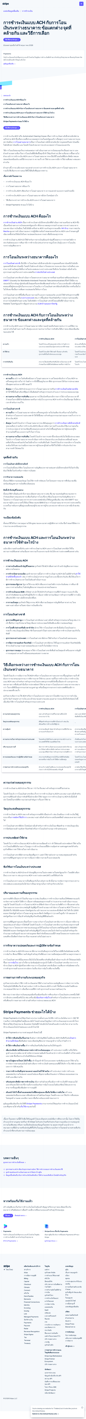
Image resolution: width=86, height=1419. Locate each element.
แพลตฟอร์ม (49, 1307)
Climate (27, 1287)
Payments (27, 1323)
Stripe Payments (34, 1103)
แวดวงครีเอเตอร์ (50, 1316)
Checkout (27, 1284)
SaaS (46, 1310)
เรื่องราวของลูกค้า (71, 1272)
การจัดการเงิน (49, 1304)
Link (25, 1314)
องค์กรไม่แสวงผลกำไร (52, 1336)
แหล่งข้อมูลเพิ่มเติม (11, 11)
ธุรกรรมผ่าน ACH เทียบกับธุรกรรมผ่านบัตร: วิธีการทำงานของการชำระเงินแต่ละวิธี (34, 1169)
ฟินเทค (47, 1319)
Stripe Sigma (28, 1334)
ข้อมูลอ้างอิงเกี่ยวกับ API (53, 1376)
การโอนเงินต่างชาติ (11, 263)
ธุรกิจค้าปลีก (49, 1345)
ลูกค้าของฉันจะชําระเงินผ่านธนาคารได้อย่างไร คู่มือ (24, 1172)
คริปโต (26, 1293)
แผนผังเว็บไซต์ (70, 1301)
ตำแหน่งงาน (69, 1318)
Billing (26, 1278)
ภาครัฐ (47, 1342)
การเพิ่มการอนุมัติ (30, 1275)
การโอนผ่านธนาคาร (22, 142)
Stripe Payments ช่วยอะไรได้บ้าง (16, 121)
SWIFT (6, 280)
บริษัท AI (47, 1313)
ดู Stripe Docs (50, 1241)
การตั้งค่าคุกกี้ (70, 1304)
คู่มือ (66, 1269)
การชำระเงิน (27, 11)
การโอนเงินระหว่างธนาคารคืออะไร (16, 104)
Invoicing (27, 1308)
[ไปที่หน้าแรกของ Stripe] (6, 1266)
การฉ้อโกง (13, 962)
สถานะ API (48, 1379)
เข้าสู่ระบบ (69, 1346)
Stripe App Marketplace (53, 1356)
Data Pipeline (29, 1296)
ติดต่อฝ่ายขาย (20, 1215)
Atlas (26, 1272)
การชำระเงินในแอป (51, 1298)
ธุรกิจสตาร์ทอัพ (50, 1272)
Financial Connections (32, 1302)
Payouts (27, 1325)
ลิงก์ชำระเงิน (28, 1320)
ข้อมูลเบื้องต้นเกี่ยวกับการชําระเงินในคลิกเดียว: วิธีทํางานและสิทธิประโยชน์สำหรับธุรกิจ (36, 1175)
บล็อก (67, 1275)
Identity (27, 1305)
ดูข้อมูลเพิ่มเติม (8, 64)
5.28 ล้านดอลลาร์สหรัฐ (47, 303)
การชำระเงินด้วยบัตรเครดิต (66, 389)
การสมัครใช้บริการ (19, 817)
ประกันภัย (48, 1330)
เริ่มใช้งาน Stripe (11, 40)
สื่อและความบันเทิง (51, 1333)
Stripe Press (69, 1324)
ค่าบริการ (27, 1269)
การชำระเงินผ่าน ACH (12, 222)
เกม (46, 1322)
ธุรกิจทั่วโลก (49, 1295)
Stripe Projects (50, 1390)
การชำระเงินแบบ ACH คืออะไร (14, 100)
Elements (27, 1299)
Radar (26, 1328)
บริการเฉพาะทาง (50, 1339)
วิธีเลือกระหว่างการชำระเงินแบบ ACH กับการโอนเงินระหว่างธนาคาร (28, 117)
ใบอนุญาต (68, 1298)
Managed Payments (31, 1317)
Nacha (6, 231)
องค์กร (47, 1269)
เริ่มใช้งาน (24, 1106)
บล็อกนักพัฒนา (50, 1393)
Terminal (27, 1340)
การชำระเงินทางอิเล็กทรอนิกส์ (67, 423)
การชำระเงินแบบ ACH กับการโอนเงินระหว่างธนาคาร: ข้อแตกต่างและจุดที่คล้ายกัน (33, 108)
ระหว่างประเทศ (27, 297)
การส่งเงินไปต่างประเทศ (45, 272)
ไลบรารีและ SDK (50, 1387)
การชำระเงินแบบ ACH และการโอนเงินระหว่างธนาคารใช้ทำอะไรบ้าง (28, 113)
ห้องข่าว (68, 1321)
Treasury (27, 1343)
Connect (27, 1290)
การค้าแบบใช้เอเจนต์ (52, 1275)
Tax (25, 1337)
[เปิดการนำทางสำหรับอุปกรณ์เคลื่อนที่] (81, 4)
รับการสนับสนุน (70, 1335)
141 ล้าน (64, 228)
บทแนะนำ (7, 95)
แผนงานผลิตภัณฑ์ (71, 1315)
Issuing (26, 1311)
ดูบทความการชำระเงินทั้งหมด (13, 1162)
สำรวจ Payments (9, 1241)
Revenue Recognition (32, 1331)
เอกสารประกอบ (50, 1373)
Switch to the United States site (44, 1414)
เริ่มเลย (7, 1215)
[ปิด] (81, 1408)
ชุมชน (67, 1278)
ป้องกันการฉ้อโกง (43, 997)
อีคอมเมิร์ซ (48, 1281)
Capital (26, 1281)
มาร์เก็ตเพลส (49, 1301)
